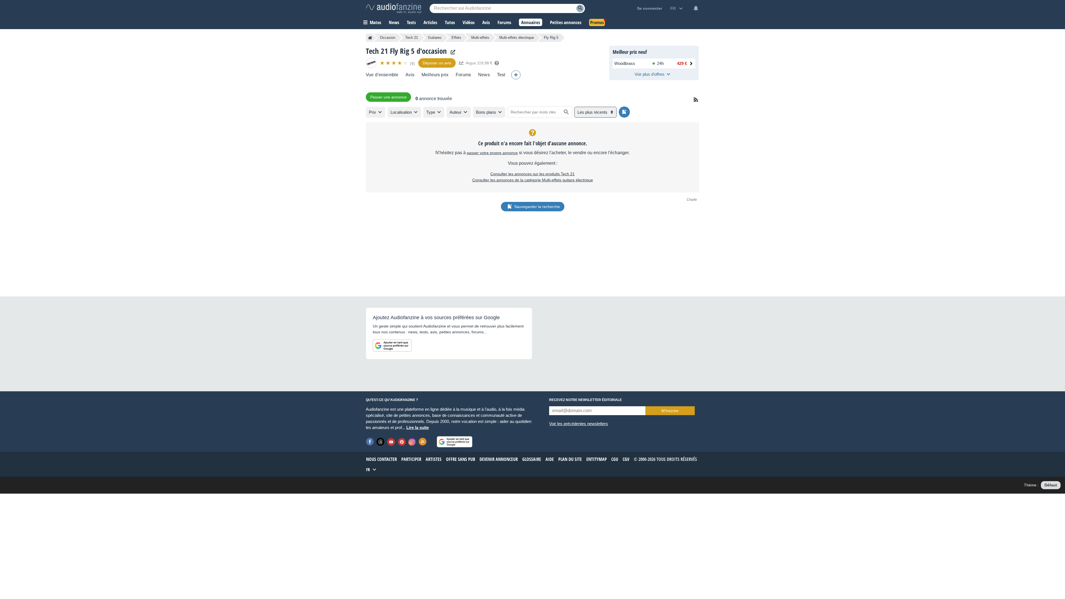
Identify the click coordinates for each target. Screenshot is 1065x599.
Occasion (387, 37)
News (484, 74)
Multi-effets (480, 37)
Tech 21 (411, 37)
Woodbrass (624, 63)
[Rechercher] (566, 112)
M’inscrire (669, 410)
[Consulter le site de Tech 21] (451, 52)
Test (501, 74)
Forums (463, 74)
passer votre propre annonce (492, 153)
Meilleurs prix (435, 74)
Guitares (435, 37)
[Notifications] (696, 8)
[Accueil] (370, 38)
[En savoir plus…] (497, 63)
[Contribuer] (516, 74)
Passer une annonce (388, 97)
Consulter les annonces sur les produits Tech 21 (532, 174)
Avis (409, 74)
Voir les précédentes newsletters (578, 423)
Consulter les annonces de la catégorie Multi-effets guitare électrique (532, 180)
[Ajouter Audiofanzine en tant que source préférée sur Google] (392, 345)
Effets (456, 37)
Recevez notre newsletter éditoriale (585, 400)
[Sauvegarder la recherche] (624, 112)
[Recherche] (580, 8)
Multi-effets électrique (516, 37)
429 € (682, 63)
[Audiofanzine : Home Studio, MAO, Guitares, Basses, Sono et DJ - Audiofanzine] (393, 8)
